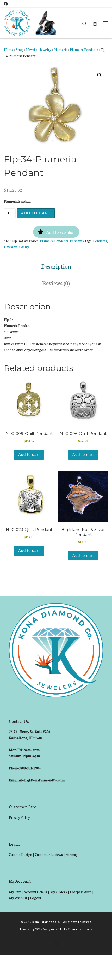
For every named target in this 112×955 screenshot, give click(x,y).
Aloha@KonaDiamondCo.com (42, 780)
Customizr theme (80, 929)
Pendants (77, 240)
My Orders (58, 891)
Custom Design (20, 854)
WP (37, 929)
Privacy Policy (19, 817)
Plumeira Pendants (84, 49)
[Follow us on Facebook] (6, 4)
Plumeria (60, 49)
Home (9, 49)
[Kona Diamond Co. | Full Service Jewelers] (31, 22)
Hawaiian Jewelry (38, 49)
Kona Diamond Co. (46, 922)
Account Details (35, 891)
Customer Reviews (49, 854)
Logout (35, 897)
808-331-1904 (30, 768)
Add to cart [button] (29, 454)
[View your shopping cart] (95, 23)
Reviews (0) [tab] (56, 282)
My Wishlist (18, 897)
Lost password (80, 891)
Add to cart (36, 213)
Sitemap (72, 854)
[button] (99, 75)
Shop (20, 49)
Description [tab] (56, 266)
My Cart (15, 891)
